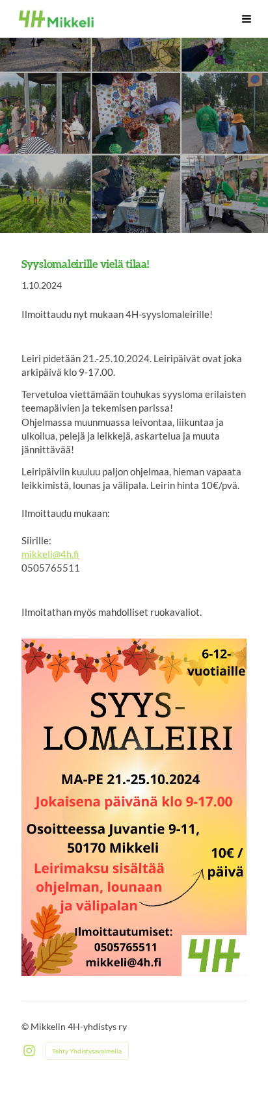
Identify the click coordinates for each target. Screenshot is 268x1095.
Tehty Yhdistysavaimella (87, 1051)
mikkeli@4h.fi (50, 554)
